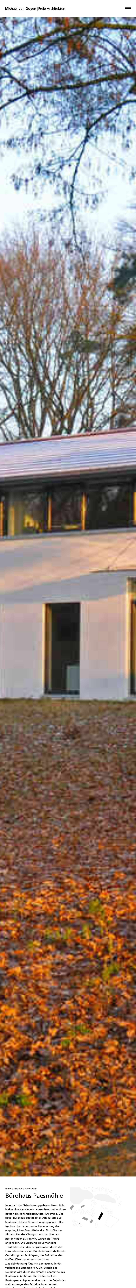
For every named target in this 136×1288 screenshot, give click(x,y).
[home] (35, 9)
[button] (128, 8)
